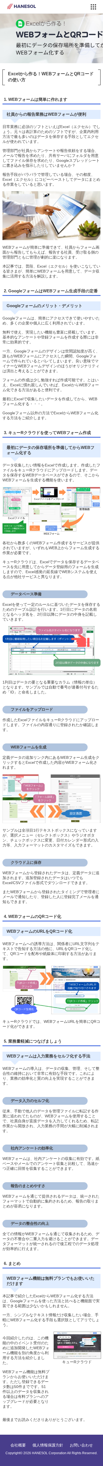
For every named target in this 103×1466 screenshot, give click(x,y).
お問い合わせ (81, 1445)
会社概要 (18, 1445)
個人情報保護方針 (47, 1445)
